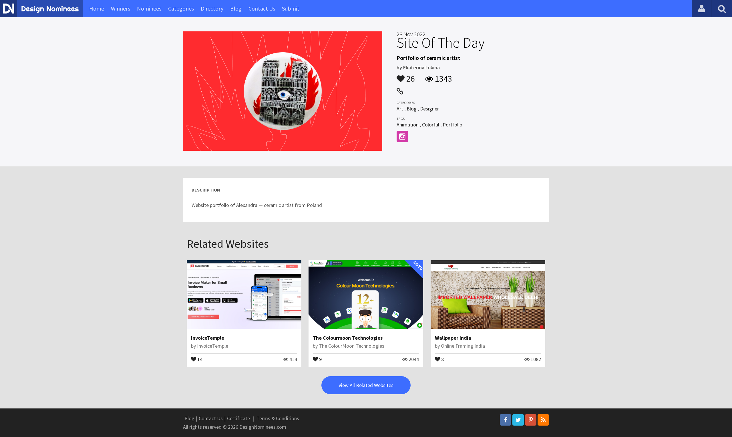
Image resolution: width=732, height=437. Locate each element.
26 (410, 76)
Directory (212, 8)
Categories (181, 8)
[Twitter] (518, 420)
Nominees (149, 8)
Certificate (238, 418)
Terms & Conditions (277, 418)
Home (96, 8)
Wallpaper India (453, 338)
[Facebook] (505, 420)
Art (400, 108)
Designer (429, 108)
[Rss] (543, 420)
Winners (120, 8)
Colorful (430, 124)
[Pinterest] (530, 420)
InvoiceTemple (207, 338)
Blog (236, 8)
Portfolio (452, 124)
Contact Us (261, 8)
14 (199, 359)
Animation (408, 124)
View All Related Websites (366, 385)
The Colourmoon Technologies (348, 338)
